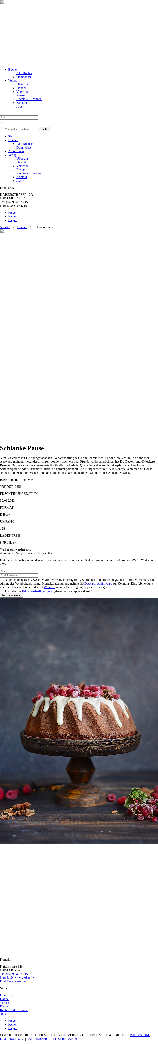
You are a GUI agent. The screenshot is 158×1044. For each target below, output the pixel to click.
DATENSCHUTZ (12, 1039)
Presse (20, 95)
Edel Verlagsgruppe (13, 981)
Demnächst (23, 77)
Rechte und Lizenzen (14, 1010)
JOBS (20, 180)
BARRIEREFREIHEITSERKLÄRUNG (54, 1039)
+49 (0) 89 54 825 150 (14, 974)
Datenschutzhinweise (98, 583)
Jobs (19, 106)
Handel (21, 88)
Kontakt (21, 102)
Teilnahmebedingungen (37, 591)
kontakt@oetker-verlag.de (17, 977)
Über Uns (6, 995)
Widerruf (49, 587)
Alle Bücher (24, 73)
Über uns (22, 84)
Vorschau (22, 91)
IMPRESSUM (140, 1035)
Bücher (13, 69)
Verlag (12, 80)
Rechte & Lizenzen (29, 99)
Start (11, 136)
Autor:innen (16, 151)
